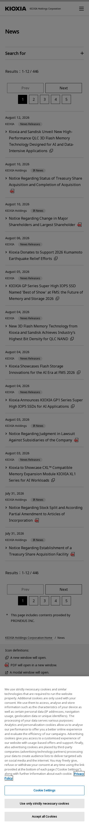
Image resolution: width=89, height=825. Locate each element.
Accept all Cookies (44, 816)
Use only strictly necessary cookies (44, 803)
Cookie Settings (45, 790)
